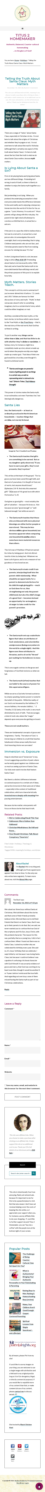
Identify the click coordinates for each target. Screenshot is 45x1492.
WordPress (20, 1483)
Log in (27, 1483)
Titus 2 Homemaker (22, 13)
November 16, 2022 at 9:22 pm (25, 903)
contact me (19, 1391)
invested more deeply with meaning (19, 795)
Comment (9, 1009)
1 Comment (33, 88)
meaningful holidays (23, 850)
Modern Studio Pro (21, 1481)
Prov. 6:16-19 (21, 260)
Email (7, 1058)
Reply (6, 989)
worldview (36, 850)
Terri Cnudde (21, 451)
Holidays (18, 844)
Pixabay (33, 451)
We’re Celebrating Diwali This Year (24, 818)
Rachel (22, 866)
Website (8, 1072)
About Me (23, 879)
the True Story (27, 322)
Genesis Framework (35, 1481)
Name (7, 1045)
